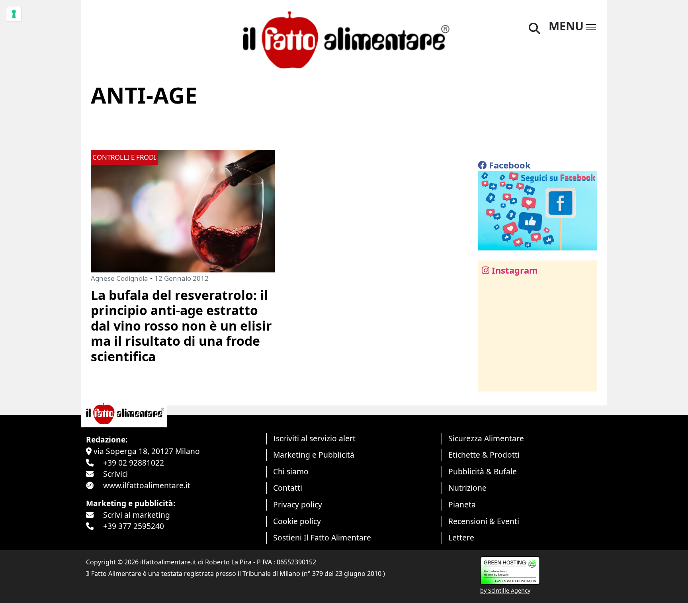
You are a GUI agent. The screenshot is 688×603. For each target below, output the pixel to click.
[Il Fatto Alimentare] (344, 38)
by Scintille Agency (505, 590)
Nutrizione (467, 487)
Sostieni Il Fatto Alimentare (322, 537)
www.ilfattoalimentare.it (146, 485)
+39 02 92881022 (133, 462)
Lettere (461, 537)
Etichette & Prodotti (484, 454)
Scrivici (115, 473)
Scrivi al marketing (136, 514)
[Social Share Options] (489, 381)
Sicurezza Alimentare (486, 438)
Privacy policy (297, 504)
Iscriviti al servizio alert (314, 438)
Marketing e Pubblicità (313, 454)
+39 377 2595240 (133, 526)
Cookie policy (297, 521)
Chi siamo (291, 471)
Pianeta (462, 504)
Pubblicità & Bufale (482, 471)
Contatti (287, 487)
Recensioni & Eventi (483, 521)
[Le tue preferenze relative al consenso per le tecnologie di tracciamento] (14, 14)
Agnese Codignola (119, 278)
